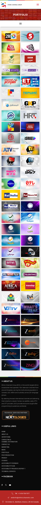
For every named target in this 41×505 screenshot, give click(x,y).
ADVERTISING (6, 437)
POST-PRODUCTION (8, 455)
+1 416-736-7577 (24, 493)
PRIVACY (4, 458)
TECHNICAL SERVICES (9, 471)
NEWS (3, 450)
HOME (3, 431)
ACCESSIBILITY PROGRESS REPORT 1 (13, 469)
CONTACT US (6, 444)
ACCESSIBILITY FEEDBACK (10, 463)
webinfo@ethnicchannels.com (22, 498)
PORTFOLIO (5, 452)
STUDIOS (4, 460)
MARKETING (5, 447)
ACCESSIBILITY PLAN (8, 466)
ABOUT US (5, 434)
